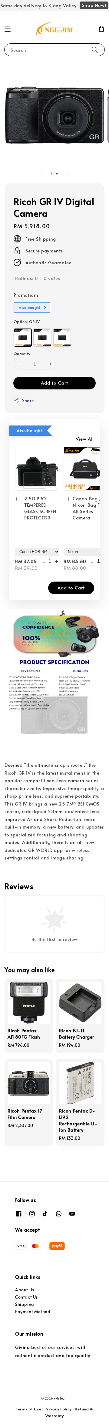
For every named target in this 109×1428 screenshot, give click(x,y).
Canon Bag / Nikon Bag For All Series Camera (88, 508)
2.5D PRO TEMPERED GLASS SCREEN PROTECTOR (40, 508)
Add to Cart (54, 382)
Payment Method (32, 1311)
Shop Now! (94, 5)
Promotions (26, 295)
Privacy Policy (58, 1409)
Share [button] (28, 400)
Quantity (22, 353)
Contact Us (26, 1297)
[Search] (94, 49)
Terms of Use (28, 1409)
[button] (7, 28)
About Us (24, 1290)
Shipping (24, 1304)
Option (27, 321)
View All (85, 438)
